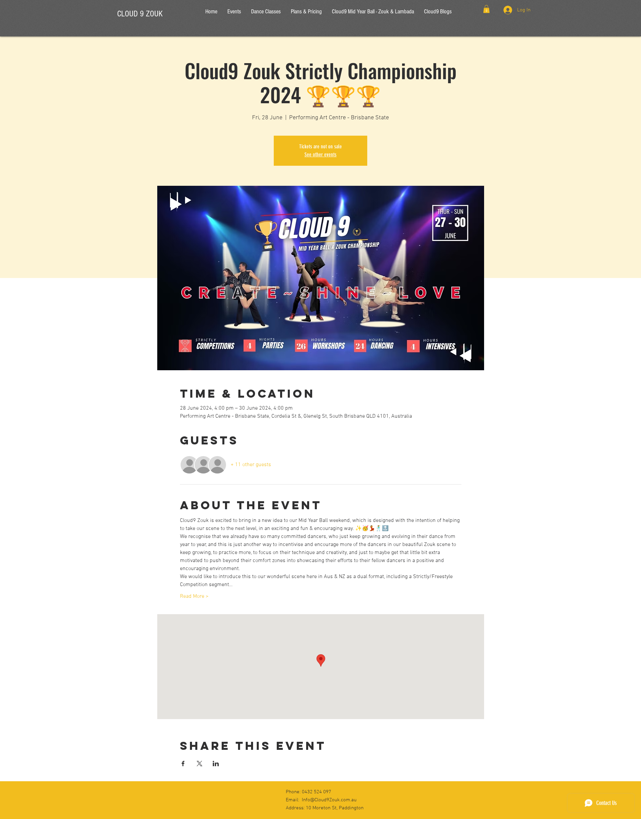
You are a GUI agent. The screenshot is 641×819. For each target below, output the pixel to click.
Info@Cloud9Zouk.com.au (329, 800)
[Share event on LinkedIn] (216, 763)
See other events (320, 154)
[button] (486, 9)
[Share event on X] (199, 763)
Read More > (194, 596)
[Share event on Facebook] (183, 763)
